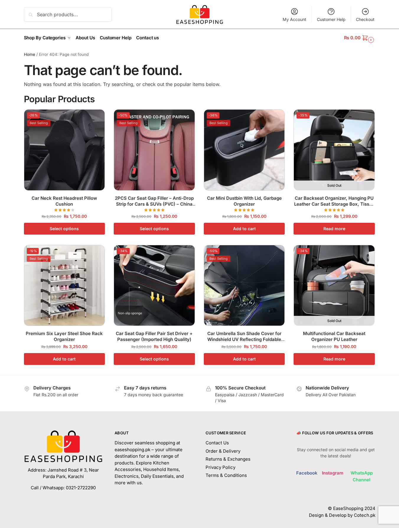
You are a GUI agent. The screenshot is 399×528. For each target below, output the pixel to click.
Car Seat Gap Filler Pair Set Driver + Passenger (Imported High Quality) (154, 336)
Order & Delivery (223, 451)
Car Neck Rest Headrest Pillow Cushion (64, 201)
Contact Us (217, 443)
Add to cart (244, 228)
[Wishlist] (96, 118)
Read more (334, 228)
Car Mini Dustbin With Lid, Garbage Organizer (244, 201)
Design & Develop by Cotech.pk (342, 515)
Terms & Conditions (226, 475)
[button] (359, 38)
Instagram (332, 473)
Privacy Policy (220, 467)
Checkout (365, 19)
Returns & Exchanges (228, 459)
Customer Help (331, 19)
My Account (294, 19)
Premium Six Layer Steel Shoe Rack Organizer (64, 336)
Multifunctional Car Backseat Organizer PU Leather (334, 336)
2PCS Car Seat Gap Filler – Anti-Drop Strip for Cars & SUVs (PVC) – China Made (154, 201)
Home (29, 54)
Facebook (306, 473)
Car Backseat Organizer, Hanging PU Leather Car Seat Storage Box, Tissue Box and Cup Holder (334, 201)
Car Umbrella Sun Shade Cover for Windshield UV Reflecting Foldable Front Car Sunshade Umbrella (244, 336)
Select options (64, 228)
